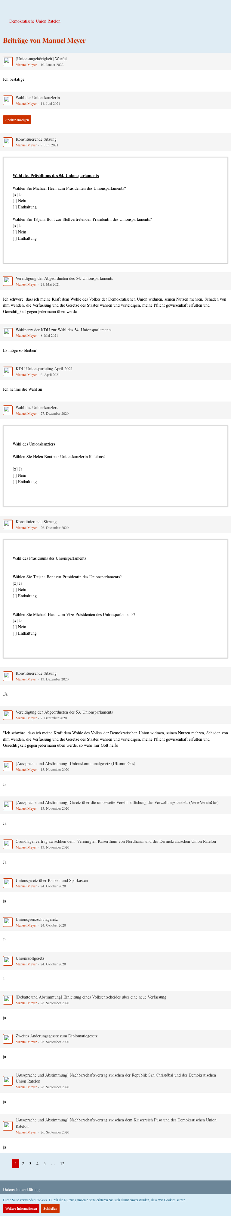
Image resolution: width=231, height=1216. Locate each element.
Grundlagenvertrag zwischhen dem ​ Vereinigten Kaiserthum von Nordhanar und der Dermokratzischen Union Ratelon (116, 841)
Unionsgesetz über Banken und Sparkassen (52, 880)
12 (62, 1163)
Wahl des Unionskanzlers (37, 407)
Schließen (50, 1208)
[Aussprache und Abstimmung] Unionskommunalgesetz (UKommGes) (75, 763)
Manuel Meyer (26, 64)
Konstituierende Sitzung (36, 139)
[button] (8, 7)
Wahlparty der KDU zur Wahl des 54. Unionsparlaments (63, 330)
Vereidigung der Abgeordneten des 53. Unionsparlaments (64, 712)
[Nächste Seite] (71, 1163)
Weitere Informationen (21, 1208)
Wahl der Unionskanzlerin (38, 97)
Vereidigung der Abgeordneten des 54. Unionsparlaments (64, 278)
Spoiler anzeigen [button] (17, 119)
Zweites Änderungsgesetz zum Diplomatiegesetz (56, 1036)
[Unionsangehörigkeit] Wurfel (41, 58)
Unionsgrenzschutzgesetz (37, 919)
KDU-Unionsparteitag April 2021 (44, 368)
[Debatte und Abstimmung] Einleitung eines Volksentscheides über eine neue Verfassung (91, 997)
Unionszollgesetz (30, 958)
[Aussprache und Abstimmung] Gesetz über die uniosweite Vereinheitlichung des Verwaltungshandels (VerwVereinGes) (117, 802)
